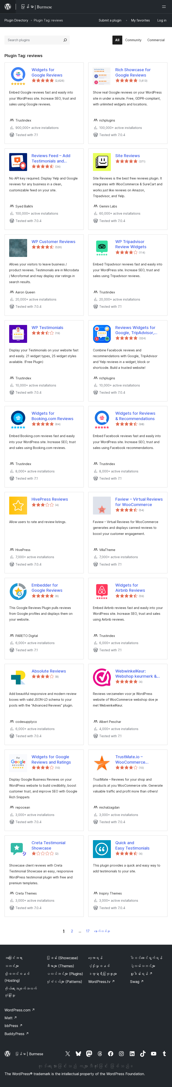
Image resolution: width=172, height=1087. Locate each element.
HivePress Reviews (50, 499)
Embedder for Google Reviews (47, 588)
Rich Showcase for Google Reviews (133, 72)
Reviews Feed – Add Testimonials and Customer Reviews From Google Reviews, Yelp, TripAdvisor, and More (55, 158)
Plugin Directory (16, 20)
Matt (10, 1018)
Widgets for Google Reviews (47, 72)
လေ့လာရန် (95, 958)
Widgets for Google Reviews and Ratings (51, 759)
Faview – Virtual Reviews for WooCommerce (139, 502)
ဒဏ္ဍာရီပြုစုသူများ (102, 974)
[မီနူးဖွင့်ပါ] (165, 6)
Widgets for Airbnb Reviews (130, 588)
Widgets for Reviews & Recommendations (135, 416)
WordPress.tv (101, 981)
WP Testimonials (47, 327)
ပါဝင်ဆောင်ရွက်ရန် (146, 958)
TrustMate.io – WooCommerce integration (130, 759)
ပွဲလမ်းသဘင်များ (142, 966)
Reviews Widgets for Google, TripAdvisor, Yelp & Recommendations (135, 330)
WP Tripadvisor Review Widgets (130, 244)
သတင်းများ (11, 966)
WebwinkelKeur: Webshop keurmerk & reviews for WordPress (137, 674)
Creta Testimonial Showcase (48, 845)
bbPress (13, 1025)
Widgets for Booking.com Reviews (52, 416)
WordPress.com (19, 1010)
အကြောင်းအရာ (13, 958)
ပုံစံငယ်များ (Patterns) (64, 981)
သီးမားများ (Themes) (60, 966)
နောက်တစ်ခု (102, 931)
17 (88, 931)
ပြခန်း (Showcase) (62, 958)
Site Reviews (127, 155)
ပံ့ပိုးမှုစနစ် (99, 966)
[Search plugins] (65, 40)
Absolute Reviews (49, 671)
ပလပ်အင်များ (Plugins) (64, 974)
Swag (137, 981)
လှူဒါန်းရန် (141, 974)
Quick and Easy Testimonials (132, 845)
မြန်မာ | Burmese (29, 1054)
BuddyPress (16, 1033)
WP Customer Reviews (53, 241)
